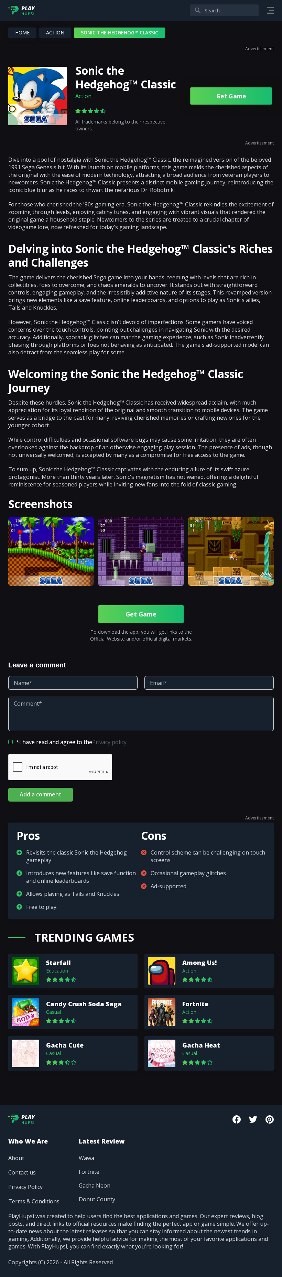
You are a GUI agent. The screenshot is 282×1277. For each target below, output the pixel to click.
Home (22, 32)
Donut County (97, 1199)
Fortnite (89, 1172)
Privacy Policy (25, 1187)
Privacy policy (109, 742)
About (16, 1158)
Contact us (22, 1172)
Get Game (231, 96)
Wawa (86, 1158)
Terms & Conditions (33, 1201)
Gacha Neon (94, 1185)
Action (55, 32)
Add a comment (41, 794)
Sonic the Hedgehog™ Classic (125, 77)
